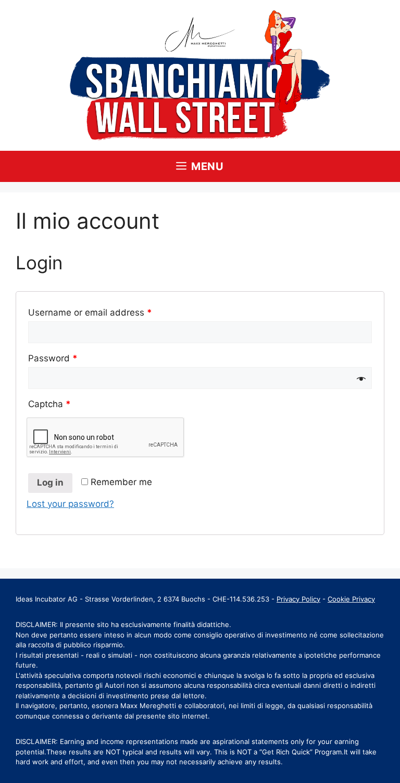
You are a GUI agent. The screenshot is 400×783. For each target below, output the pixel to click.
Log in (50, 482)
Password (53, 358)
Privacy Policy (298, 599)
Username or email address (90, 312)
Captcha (49, 404)
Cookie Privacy (351, 599)
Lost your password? (70, 504)
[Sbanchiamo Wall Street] (200, 75)
